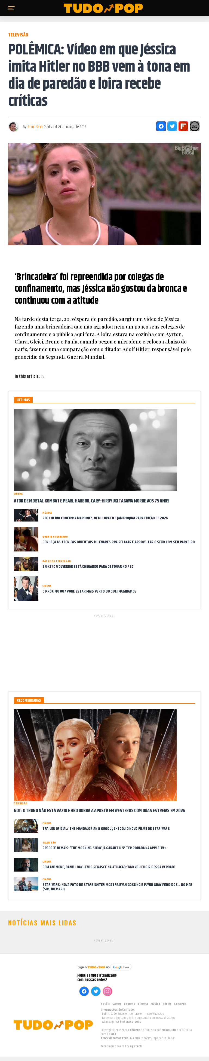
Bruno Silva (34, 127)
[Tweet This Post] (172, 126)
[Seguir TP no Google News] (104, 971)
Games (116, 1004)
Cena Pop (180, 1004)
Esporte (129, 1004)
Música (155, 1004)
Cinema (143, 1004)
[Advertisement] (104, 652)
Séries (167, 1004)
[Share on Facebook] (161, 126)
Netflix (105, 1004)
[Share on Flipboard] (183, 126)
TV (42, 377)
